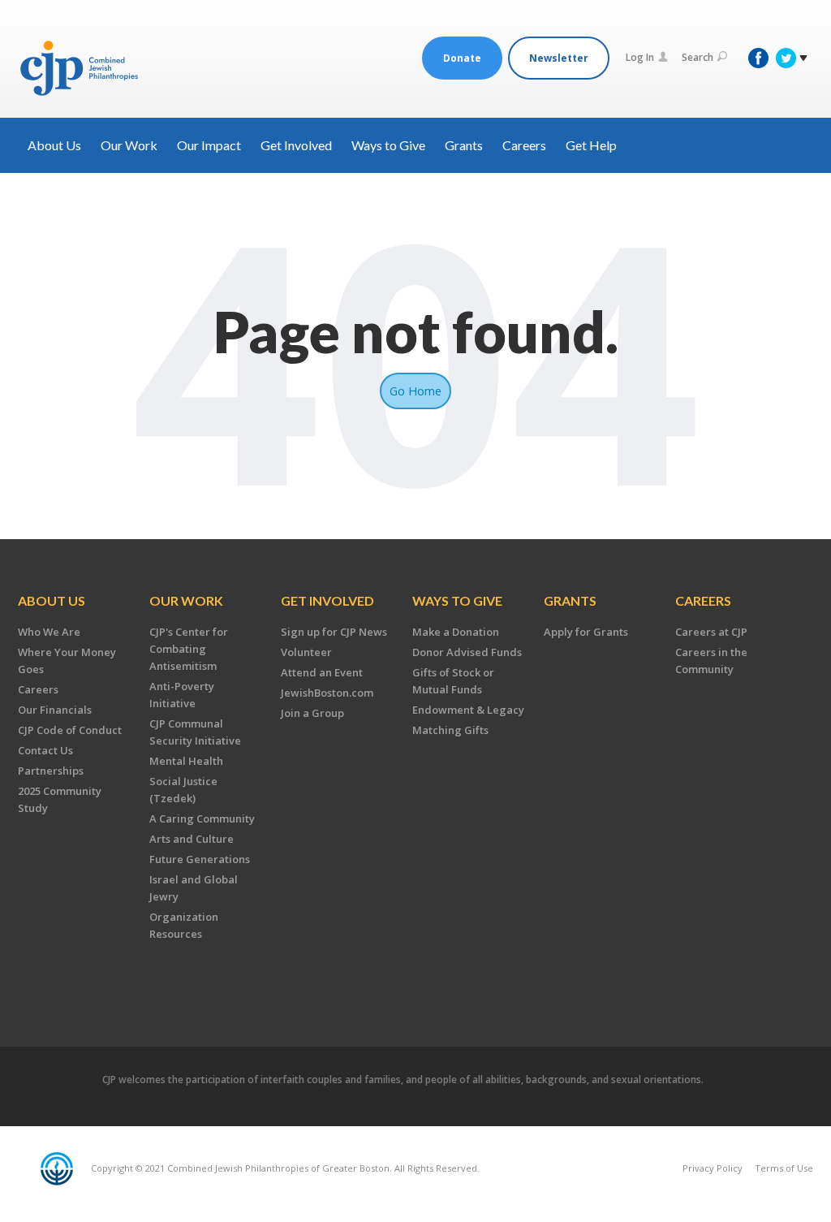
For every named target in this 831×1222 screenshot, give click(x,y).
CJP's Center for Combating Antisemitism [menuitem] (188, 648)
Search (697, 57)
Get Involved (296, 145)
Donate (462, 58)
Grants (464, 145)
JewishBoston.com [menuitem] (327, 692)
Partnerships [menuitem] (51, 770)
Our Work (129, 145)
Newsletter (558, 58)
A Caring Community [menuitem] (202, 818)
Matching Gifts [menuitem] (450, 730)
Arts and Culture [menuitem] (191, 838)
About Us (54, 145)
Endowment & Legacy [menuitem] (468, 709)
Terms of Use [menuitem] (784, 1168)
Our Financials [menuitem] (55, 709)
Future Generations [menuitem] (199, 859)
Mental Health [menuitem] (186, 760)
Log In (640, 57)
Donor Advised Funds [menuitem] (467, 652)
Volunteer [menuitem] (306, 652)
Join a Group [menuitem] (312, 713)
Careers (524, 145)
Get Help (591, 145)
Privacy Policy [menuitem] (712, 1168)
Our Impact (209, 145)
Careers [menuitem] (38, 689)
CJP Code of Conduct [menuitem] (70, 730)
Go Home (415, 390)
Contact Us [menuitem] (45, 750)
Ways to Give (388, 145)
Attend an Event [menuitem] (322, 672)
